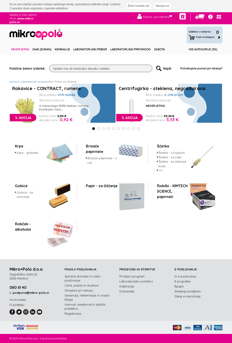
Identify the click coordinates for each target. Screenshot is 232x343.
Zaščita (159, 49)
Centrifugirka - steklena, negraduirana (162, 88)
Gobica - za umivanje (25, 195)
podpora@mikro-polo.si (31, 292)
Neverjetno (20, 49)
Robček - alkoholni (23, 227)
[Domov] (36, 35)
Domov (14, 81)
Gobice (21, 186)
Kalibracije (126, 286)
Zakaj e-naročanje (187, 296)
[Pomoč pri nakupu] (210, 16)
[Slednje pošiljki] (200, 16)
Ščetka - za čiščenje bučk (172, 164)
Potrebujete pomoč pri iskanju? (201, 68)
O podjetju (17, 304)
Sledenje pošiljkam (187, 291)
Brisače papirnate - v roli (102, 160)
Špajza (179, 286)
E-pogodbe (182, 281)
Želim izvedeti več (139, 5)
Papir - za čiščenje (102, 186)
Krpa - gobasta (27, 152)
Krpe (19, 146)
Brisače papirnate (94, 149)
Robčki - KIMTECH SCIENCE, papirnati (172, 191)
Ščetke (163, 146)
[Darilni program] (182, 16)
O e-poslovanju (185, 276)
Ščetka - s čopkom (172, 152)
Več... (161, 170)
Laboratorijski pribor (90, 49)
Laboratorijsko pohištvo (136, 281)
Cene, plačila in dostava (81, 285)
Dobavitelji (126, 291)
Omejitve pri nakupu (79, 290)
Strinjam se (162, 5)
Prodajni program (132, 276)
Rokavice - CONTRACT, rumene (46, 88)
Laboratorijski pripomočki (130, 49)
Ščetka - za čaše (170, 157)
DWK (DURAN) (42, 49)
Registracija (73, 313)
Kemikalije (62, 49)
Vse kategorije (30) (202, 49)
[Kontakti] (218, 16)
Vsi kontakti (18, 299)
